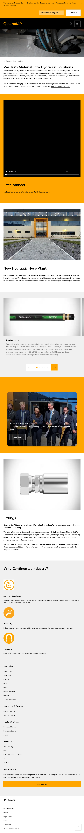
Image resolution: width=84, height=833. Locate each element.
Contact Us (42, 784)
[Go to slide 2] (39, 367)
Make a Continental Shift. (60, 86)
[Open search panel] (71, 24)
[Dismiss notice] (81, 3)
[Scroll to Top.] (78, 827)
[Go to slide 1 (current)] (37, 367)
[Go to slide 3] (42, 367)
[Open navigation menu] (77, 24)
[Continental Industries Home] (12, 23)
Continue (73, 12)
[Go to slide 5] (47, 367)
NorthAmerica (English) (49, 12)
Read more (17, 437)
